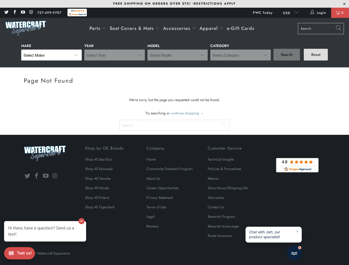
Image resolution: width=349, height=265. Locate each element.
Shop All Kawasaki (99, 168)
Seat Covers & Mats (132, 28)
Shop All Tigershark (100, 207)
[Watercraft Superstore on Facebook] (14, 12)
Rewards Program (221, 216)
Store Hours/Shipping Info (228, 187)
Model (153, 45)
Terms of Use (156, 207)
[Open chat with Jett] (294, 253)
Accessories (177, 28)
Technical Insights (221, 159)
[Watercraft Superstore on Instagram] (31, 12)
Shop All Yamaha (98, 178)
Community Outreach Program (169, 168)
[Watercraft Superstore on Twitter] (6, 12)
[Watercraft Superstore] (25, 28)
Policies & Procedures (224, 168)
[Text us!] (19, 254)
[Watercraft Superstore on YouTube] (22, 12)
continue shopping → (187, 113)
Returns (213, 178)
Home (151, 159)
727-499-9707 (49, 12)
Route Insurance (219, 235)
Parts (95, 28)
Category (219, 45)
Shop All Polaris (97, 197)
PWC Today (263, 12)
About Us (153, 178)
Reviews (152, 226)
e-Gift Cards (240, 28)
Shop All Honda (97, 187)
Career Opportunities (162, 187)
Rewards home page (223, 226)
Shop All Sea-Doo (98, 159)
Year (89, 45)
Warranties (216, 197)
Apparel (209, 28)
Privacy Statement (159, 197)
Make (26, 45)
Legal (150, 216)
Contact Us (216, 207)
